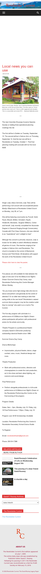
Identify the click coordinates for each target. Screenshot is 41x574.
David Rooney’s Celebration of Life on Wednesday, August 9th (25, 460)
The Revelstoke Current (11, 516)
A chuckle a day (20, 479)
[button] (38, 13)
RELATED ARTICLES (12, 449)
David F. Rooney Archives (7, 463)
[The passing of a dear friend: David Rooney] (7, 471)
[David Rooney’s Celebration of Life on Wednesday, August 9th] (7, 461)
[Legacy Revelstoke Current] (20, 5)
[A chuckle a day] (7, 482)
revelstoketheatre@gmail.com (18, 435)
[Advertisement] (20, 37)
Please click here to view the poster (14, 262)
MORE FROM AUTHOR (12, 452)
